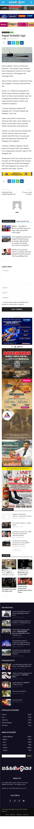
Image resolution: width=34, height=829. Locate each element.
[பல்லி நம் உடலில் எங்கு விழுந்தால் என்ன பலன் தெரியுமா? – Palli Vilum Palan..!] (6, 675)
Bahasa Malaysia (11, 29)
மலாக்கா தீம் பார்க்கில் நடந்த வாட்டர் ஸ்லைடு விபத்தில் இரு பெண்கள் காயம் (21, 613)
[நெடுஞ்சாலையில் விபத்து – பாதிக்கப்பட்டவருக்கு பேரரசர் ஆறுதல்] (6, 516)
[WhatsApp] (17, 43)
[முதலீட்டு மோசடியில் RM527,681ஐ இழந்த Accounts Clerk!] (25, 564)
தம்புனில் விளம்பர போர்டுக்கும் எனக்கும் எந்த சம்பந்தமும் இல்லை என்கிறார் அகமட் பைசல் (21, 542)
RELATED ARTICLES (8, 221)
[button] (3, 2)
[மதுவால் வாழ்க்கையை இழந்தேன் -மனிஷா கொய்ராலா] (6, 685)
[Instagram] (15, 801)
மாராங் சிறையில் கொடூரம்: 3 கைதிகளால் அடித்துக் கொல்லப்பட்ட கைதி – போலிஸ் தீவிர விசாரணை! (21, 642)
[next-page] (6, 260)
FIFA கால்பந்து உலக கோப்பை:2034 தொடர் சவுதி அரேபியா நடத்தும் (8, 572)
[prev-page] (3, 260)
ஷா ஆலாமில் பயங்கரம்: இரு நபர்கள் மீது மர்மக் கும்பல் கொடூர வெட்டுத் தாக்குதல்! (21, 651)
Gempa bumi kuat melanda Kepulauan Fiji (8, 193)
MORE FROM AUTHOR (22, 221)
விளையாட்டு (4, 568)
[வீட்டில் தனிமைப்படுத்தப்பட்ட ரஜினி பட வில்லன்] (6, 525)
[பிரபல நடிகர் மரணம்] (6, 702)
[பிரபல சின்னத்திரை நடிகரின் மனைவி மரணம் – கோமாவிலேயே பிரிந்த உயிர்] (6, 666)
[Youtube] (23, 801)
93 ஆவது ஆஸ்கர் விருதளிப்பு (27, 193)
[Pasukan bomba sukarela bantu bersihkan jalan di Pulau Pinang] (25, 581)
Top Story (4, 241)
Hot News (20, 568)
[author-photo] (17, 210)
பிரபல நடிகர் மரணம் (17, 700)
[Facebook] (9, 43)
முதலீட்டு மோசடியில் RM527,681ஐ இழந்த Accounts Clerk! (23, 572)
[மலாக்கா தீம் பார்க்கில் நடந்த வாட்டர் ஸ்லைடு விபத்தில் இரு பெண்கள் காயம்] (6, 614)
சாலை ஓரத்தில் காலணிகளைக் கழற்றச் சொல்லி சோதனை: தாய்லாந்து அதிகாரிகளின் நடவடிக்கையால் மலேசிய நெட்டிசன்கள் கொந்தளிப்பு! (21, 241)
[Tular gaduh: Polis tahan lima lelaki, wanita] (9, 583)
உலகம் (12, 32)
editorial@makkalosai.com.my (17, 788)
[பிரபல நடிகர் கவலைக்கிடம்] (6, 693)
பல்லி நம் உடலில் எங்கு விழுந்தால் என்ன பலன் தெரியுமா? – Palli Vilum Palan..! (22, 674)
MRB (4, 38)
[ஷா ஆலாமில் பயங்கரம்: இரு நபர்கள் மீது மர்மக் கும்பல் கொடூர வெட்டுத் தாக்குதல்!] (6, 652)
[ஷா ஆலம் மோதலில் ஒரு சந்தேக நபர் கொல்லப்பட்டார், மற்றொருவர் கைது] (6, 623)
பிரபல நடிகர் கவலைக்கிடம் (19, 691)
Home (3, 29)
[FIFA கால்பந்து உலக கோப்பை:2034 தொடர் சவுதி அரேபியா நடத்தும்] (9, 564)
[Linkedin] (22, 43)
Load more (16, 550)
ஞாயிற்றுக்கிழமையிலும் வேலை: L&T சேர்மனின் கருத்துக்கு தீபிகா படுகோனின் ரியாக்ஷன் (21, 533)
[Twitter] (13, 43)
